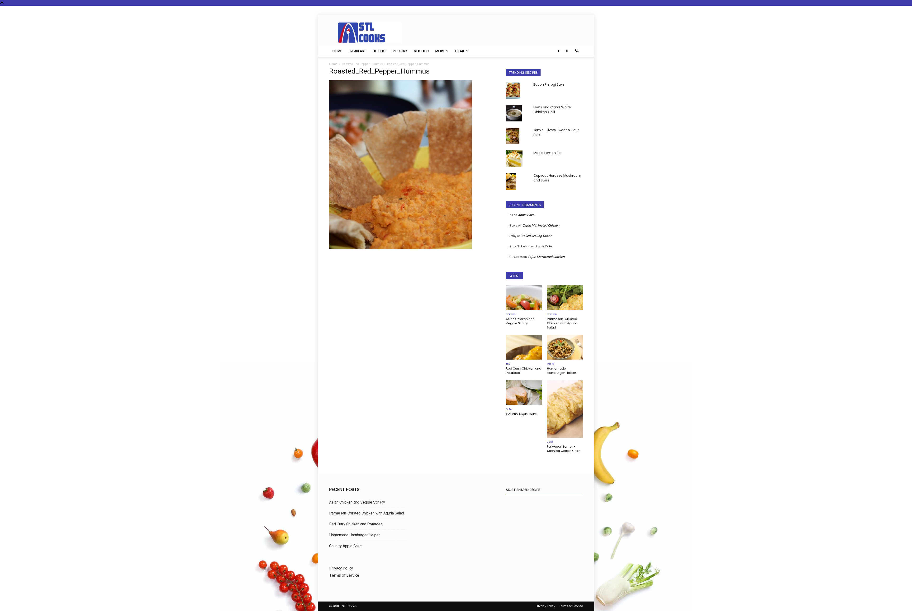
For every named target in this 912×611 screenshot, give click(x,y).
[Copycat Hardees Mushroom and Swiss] (511, 181)
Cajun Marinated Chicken (540, 225)
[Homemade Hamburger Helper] (565, 347)
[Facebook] (558, 51)
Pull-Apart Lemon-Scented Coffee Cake (563, 448)
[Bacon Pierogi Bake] (513, 90)
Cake (509, 409)
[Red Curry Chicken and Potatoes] (524, 347)
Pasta (550, 364)
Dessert (379, 51)
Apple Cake (526, 215)
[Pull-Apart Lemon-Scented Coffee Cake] (565, 409)
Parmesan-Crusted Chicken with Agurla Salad (562, 323)
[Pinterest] (566, 51)
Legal (460, 51)
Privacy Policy (341, 568)
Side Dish (421, 51)
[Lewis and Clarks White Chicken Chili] (514, 113)
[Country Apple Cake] (524, 392)
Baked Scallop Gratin (536, 236)
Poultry (400, 51)
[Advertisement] (411, 299)
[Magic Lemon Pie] (514, 158)
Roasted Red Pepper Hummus (362, 64)
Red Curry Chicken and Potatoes (523, 370)
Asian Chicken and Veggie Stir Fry (520, 321)
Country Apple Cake (521, 414)
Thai (508, 364)
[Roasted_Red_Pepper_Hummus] (400, 247)
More (440, 51)
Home (337, 51)
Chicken (511, 314)
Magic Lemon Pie (547, 152)
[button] (577, 51)
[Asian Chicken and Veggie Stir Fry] (524, 297)
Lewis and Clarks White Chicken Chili (552, 109)
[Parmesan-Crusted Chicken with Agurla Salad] (565, 297)
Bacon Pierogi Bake (549, 84)
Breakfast (357, 51)
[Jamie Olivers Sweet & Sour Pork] (512, 136)
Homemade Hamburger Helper (561, 370)
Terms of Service (344, 575)
